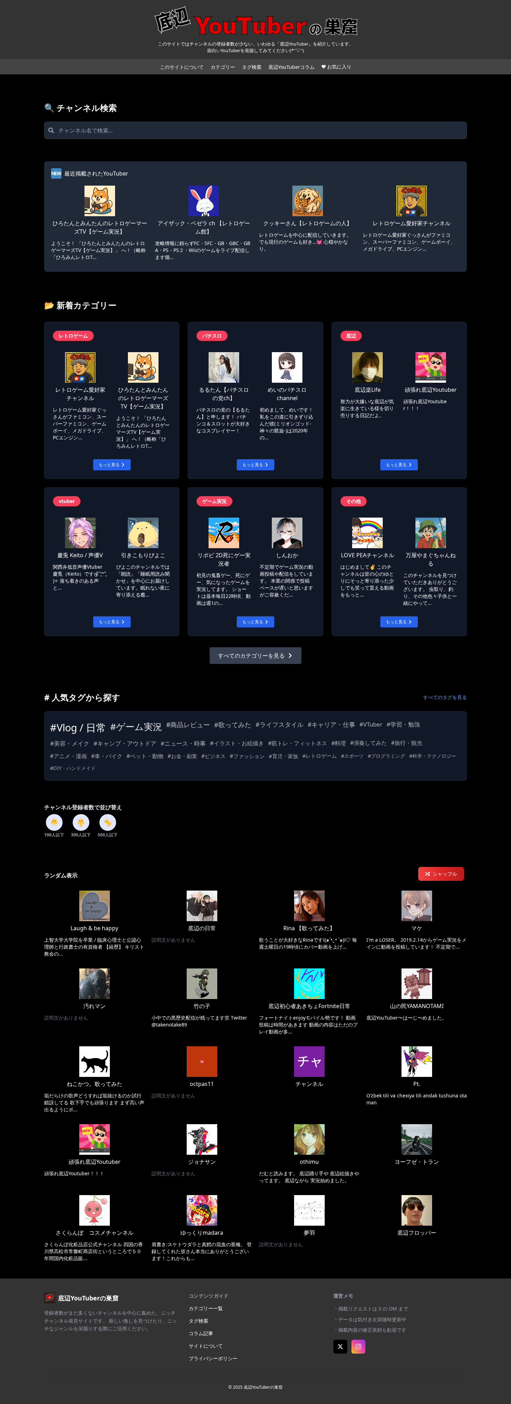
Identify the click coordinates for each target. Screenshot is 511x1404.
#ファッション (247, 756)
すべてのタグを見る (445, 697)
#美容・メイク (69, 743)
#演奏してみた (368, 743)
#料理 (338, 743)
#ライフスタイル (279, 724)
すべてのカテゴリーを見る (251, 655)
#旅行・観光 (406, 743)
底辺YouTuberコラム (291, 67)
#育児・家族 (283, 756)
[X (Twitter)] (340, 1347)
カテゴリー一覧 (206, 1308)
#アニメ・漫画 (68, 756)
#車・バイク (106, 756)
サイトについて (206, 1345)
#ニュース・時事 (183, 743)
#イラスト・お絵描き (237, 743)
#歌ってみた (232, 724)
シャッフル (445, 873)
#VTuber (370, 724)
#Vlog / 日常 (78, 727)
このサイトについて (182, 67)
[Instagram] (358, 1347)
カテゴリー (223, 67)
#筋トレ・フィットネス (297, 743)
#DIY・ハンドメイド (73, 768)
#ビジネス (213, 756)
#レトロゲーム (319, 755)
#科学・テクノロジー (432, 756)
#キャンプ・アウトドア (125, 743)
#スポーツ (352, 756)
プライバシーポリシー (213, 1358)
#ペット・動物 (145, 756)
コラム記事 (201, 1333)
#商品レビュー (188, 724)
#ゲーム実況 (136, 726)
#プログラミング (386, 756)
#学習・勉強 (403, 724)
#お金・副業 (182, 756)
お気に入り (339, 66)
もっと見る (109, 465)
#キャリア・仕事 (331, 724)
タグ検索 (251, 67)
